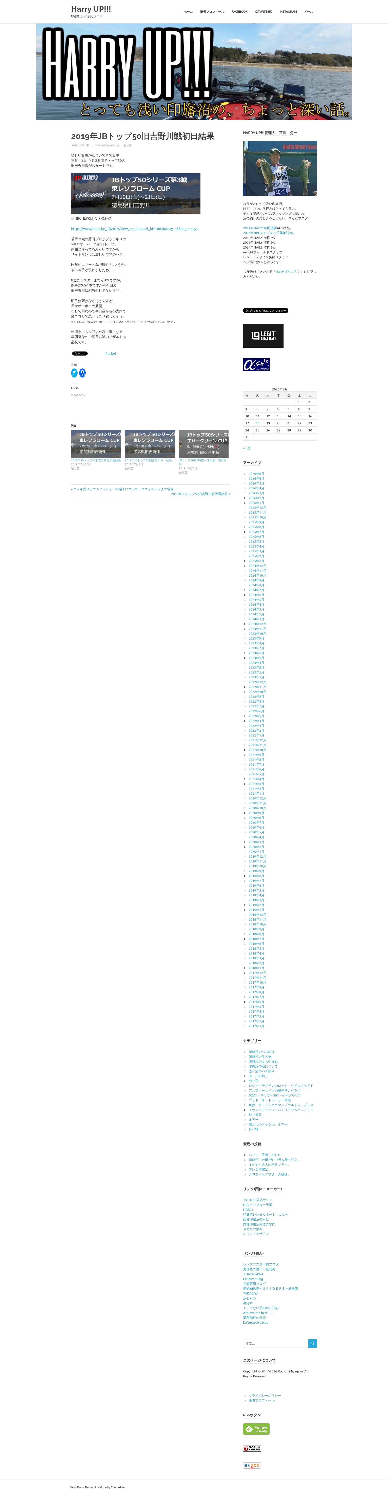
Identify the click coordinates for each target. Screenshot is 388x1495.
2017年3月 (256, 1016)
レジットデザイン (256, 1234)
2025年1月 (256, 561)
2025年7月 (256, 532)
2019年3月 (256, 900)
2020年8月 (256, 817)
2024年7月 (256, 590)
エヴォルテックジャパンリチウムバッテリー (281, 1110)
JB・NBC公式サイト (258, 1200)
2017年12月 (257, 972)
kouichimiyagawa (106, 145)
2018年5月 (256, 948)
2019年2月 (256, 905)
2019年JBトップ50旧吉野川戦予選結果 (96, 460)
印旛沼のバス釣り (262, 1051)
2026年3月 (256, 493)
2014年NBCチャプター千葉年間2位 (268, 233)
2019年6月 (256, 885)
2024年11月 (257, 570)
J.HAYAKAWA (253, 1274)
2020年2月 (256, 847)
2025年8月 (256, 527)
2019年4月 (256, 895)
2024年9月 (256, 580)
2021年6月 (256, 769)
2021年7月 (256, 764)
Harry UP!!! (91, 9)
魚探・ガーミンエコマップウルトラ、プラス (281, 1105)
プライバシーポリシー (265, 1395)
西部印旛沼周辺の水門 (259, 1224)
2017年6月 (256, 1002)
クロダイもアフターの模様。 (270, 1174)
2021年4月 (256, 779)
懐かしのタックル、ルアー (268, 1124)
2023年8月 (256, 643)
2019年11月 (257, 861)
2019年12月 (257, 856)
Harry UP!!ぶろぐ (288, 271)
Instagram (288, 12)
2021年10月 (257, 750)
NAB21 (248, 1209)
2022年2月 (256, 730)
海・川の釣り (258, 1076)
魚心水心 (249, 1298)
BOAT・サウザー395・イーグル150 (274, 1095)
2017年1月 (256, 1026)
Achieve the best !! (257, 1312)
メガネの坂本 (253, 1229)
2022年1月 (256, 735)
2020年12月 (257, 798)
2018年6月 (256, 943)
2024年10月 (257, 575)
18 (257, 423)
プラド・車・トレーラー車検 (270, 1100)
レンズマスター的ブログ (261, 1264)
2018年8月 (256, 934)
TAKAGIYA (250, 1293)
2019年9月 (256, 871)
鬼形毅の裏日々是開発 (259, 1269)
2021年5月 (256, 774)
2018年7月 (256, 939)
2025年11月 (257, 512)
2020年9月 (256, 813)
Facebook (240, 12)
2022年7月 (256, 706)
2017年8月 (256, 992)
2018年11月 (257, 919)
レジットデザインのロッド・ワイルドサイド (281, 1085)
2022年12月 (257, 682)
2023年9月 (256, 638)
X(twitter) (263, 12)
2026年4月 (256, 488)
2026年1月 (256, 502)
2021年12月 (257, 740)
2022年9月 (256, 696)
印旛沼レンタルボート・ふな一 (265, 1214)
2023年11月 (257, 628)
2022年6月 (256, 711)
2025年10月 (257, 517)
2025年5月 (256, 541)
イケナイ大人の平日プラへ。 (270, 1164)
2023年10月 (257, 633)
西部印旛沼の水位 (256, 1219)
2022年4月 (256, 721)
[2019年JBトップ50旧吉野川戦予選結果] (96, 444)
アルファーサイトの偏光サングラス (274, 1090)
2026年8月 (256, 473)
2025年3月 (256, 551)
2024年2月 (256, 614)
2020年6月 (256, 827)
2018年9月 (256, 929)
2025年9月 (256, 522)
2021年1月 (256, 793)
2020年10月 (257, 808)
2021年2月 (256, 788)
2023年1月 (256, 677)
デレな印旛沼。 (260, 1169)
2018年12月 (257, 914)
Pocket (110, 353)
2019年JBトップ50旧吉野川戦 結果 (148, 460)
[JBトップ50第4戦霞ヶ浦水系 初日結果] (204, 444)
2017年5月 (256, 1006)
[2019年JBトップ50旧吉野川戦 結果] (150, 444)
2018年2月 (256, 963)
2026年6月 (256, 478)
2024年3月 (256, 609)
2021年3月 (256, 784)
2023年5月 (256, 658)
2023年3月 (256, 667)
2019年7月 (256, 880)
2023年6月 (256, 653)
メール (308, 12)
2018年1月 (256, 968)
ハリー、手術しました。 (266, 1155)
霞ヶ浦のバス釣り (262, 1071)
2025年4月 (256, 546)
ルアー (253, 1119)
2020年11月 (257, 803)
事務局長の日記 (254, 1317)
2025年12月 (257, 507)
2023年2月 (256, 672)
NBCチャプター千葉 (257, 1204)
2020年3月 (256, 842)
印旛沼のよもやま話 (263, 1061)
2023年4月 (256, 662)
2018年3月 (256, 958)
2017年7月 (256, 997)
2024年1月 (256, 619)
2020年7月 (256, 822)
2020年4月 (256, 837)
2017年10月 (257, 982)
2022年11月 (257, 687)
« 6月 (247, 448)
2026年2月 (256, 498)
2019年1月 (256, 909)
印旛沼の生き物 (260, 1056)
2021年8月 (256, 759)
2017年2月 (256, 1021)
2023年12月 (257, 624)
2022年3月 (256, 725)
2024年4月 (256, 604)
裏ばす (248, 1303)
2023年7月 (256, 648)
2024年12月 (257, 565)
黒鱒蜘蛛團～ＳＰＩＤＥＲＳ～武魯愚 (270, 1288)
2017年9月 (256, 987)
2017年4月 (256, 1011)
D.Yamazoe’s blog (255, 1322)
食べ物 (253, 1129)
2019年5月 (256, 890)
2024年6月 (256, 595)
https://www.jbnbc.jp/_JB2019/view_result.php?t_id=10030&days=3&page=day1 (134, 228)
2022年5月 (256, 716)
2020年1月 (256, 851)
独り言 (128, 145)
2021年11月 (257, 745)
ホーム (188, 12)
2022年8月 (256, 701)
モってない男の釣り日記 (261, 1308)
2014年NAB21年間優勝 (260, 228)
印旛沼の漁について (263, 1066)
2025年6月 (256, 536)
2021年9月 (256, 754)
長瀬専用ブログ (254, 1283)
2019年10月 (257, 866)
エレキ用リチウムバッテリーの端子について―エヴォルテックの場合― (125, 489)
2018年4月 (256, 953)
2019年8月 (256, 876)
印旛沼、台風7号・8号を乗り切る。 (275, 1159)
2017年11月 (257, 977)
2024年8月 (256, 585)
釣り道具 (255, 1114)
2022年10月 (257, 691)
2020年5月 (256, 832)
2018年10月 (257, 924)
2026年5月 (256, 483)
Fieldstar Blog (253, 1279)
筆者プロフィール (212, 12)
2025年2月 (256, 556)
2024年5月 (256, 599)
